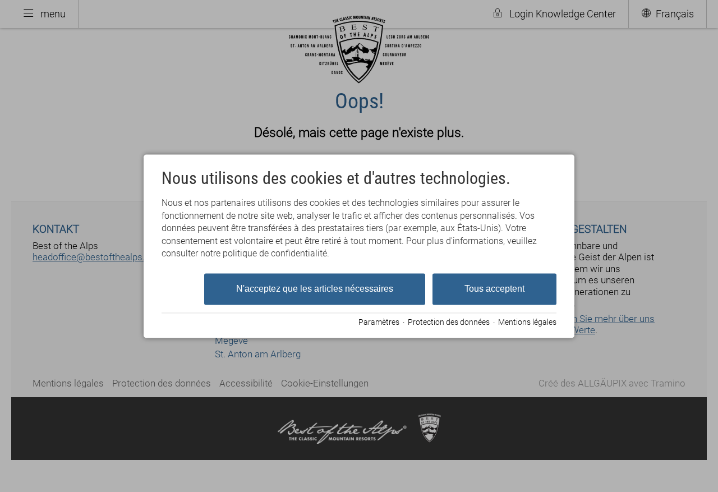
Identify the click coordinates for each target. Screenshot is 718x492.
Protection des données (449, 322)
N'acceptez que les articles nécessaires (314, 289)
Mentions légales (527, 322)
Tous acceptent (494, 289)
